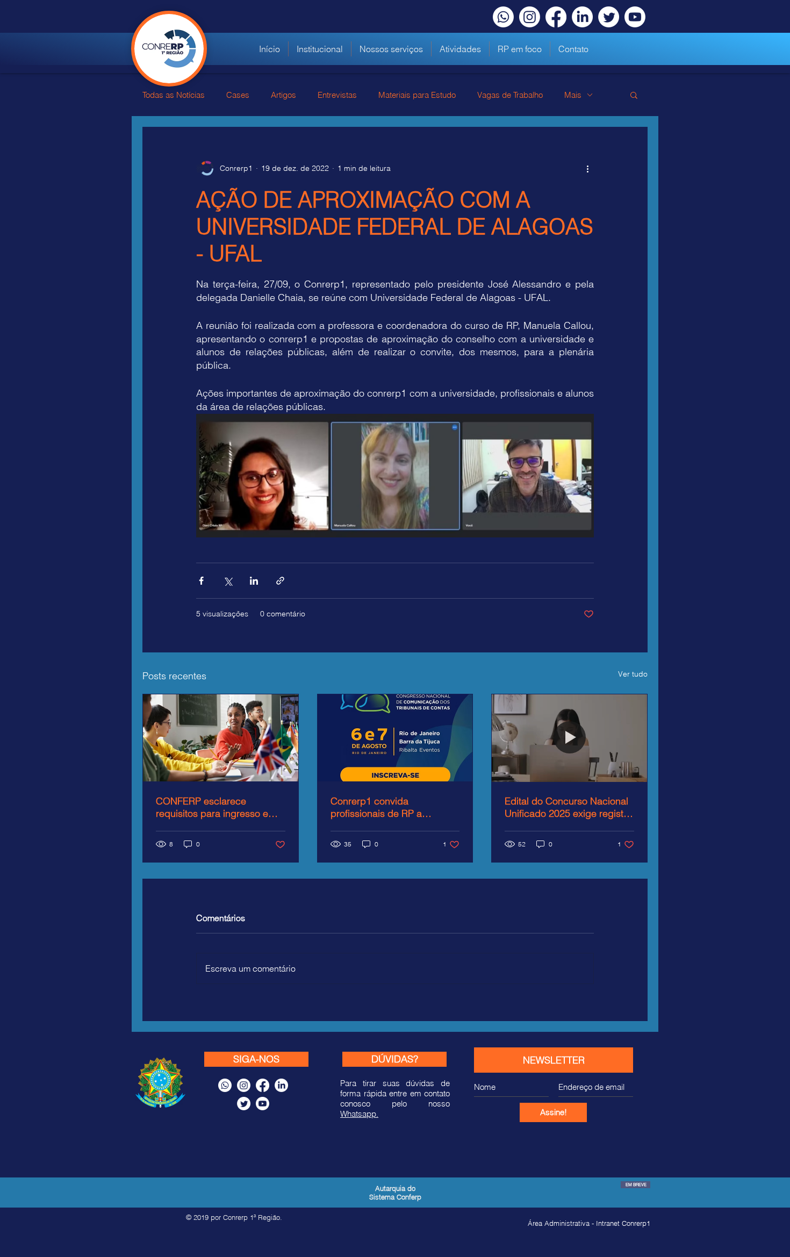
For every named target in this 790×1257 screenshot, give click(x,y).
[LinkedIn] (582, 16)
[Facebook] (555, 16)
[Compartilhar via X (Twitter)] (227, 581)
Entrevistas (337, 95)
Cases (237, 95)
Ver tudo (633, 674)
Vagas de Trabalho (510, 95)
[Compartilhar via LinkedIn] (254, 581)
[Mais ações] (587, 168)
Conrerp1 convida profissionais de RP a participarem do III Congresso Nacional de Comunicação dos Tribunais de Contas (391, 807)
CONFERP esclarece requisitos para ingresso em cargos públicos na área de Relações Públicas (216, 807)
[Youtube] (634, 16)
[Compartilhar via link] (280, 581)
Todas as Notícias (173, 95)
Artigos (283, 95)
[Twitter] (608, 16)
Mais (572, 95)
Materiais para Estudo (417, 95)
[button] (391, 48)
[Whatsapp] (503, 16)
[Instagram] (529, 16)
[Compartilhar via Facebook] (201, 581)
